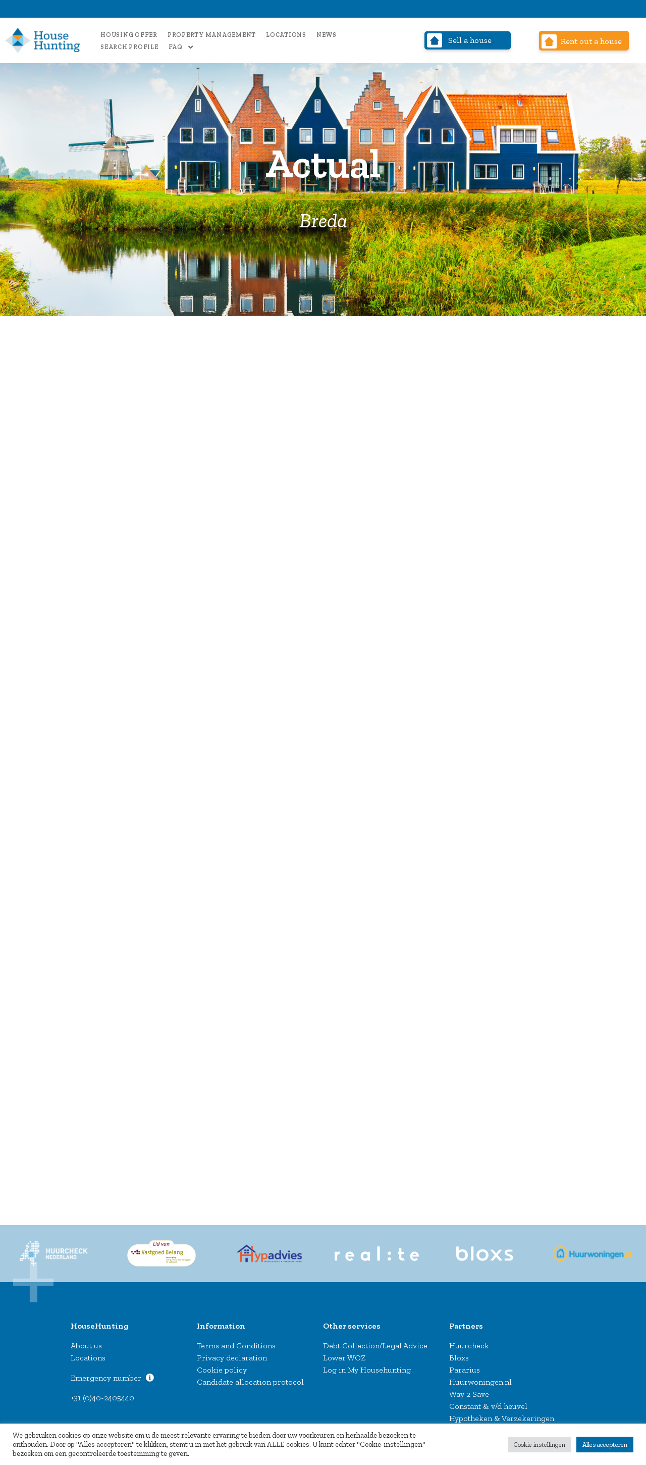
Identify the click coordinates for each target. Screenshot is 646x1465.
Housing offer (128, 34)
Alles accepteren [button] (604, 1444)
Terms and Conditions (236, 1345)
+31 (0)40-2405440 (102, 1397)
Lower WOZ (344, 1357)
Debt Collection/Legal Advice (375, 1345)
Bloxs (459, 1357)
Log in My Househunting (367, 1370)
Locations (286, 34)
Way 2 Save (469, 1394)
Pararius (464, 1370)
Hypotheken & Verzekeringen (501, 1418)
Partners (466, 1326)
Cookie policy (222, 1370)
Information (221, 1326)
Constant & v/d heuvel (488, 1406)
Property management (212, 34)
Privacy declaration (232, 1357)
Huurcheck (469, 1345)
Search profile (129, 47)
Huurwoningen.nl (480, 1382)
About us (86, 1345)
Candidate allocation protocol (250, 1382)
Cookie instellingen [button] (539, 1444)
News (326, 34)
